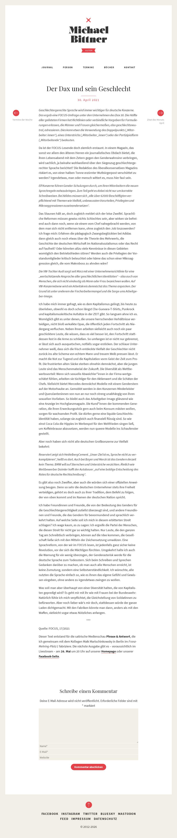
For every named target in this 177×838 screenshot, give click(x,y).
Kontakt (129, 67)
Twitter (90, 814)
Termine (88, 67)
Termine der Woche (22, 119)
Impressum (81, 819)
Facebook (49, 814)
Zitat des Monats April (155, 121)
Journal (47, 67)
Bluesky (108, 814)
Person (68, 67)
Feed (64, 819)
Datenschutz (105, 819)
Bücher (109, 67)
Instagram (70, 814)
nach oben (88, 805)
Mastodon (127, 814)
